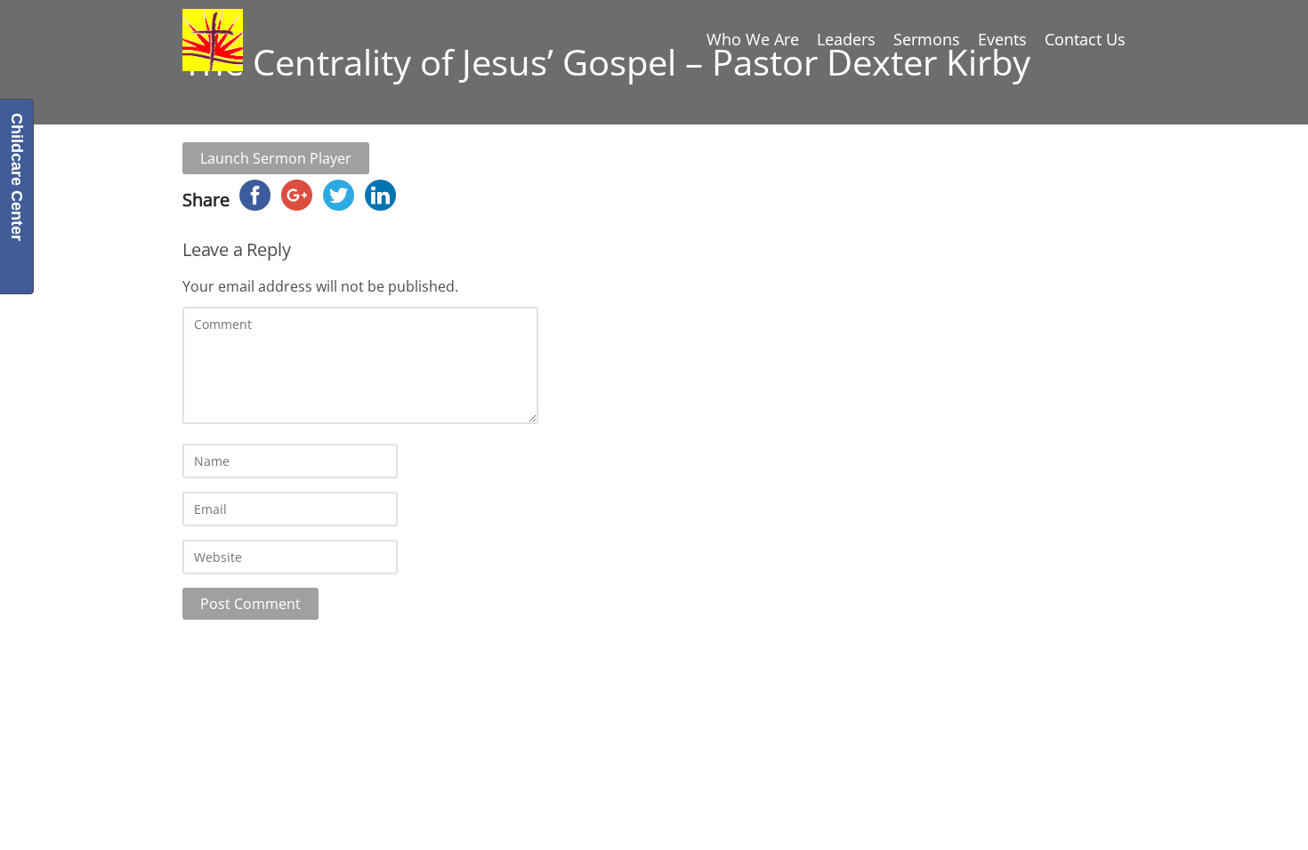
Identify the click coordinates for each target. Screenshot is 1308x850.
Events (1002, 39)
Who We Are (752, 39)
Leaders (846, 39)
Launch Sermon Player (275, 158)
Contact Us (1085, 39)
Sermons (926, 39)
